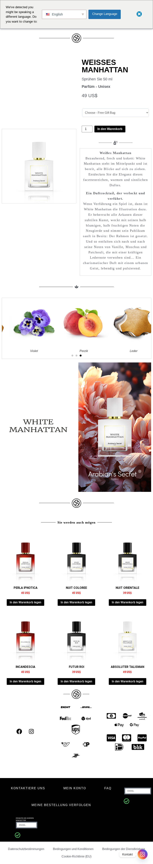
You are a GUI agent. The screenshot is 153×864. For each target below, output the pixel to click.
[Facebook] (19, 731)
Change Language (104, 14)
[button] (72, 355)
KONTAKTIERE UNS (28, 788)
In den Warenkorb (109, 129)
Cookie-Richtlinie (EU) (76, 856)
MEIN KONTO (74, 788)
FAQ (107, 788)
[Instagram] (31, 731)
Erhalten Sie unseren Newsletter (25, 819)
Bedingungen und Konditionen (73, 849)
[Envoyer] (126, 801)
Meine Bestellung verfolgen (61, 805)
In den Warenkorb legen (25, 602)
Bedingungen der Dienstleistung (123, 849)
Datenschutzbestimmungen (26, 849)
